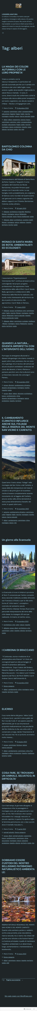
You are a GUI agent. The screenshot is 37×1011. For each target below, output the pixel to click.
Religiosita (23, 214)
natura (17, 116)
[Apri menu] (3, 33)
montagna (5, 116)
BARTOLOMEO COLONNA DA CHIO (17, 148)
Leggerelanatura (10, 14)
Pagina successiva (14, 980)
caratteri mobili (28, 220)
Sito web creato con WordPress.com (18, 996)
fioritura (19, 745)
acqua (12, 311)
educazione (5, 114)
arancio (23, 120)
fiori (31, 751)
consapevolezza (27, 111)
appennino (16, 120)
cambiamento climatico (22, 385)
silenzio (4, 129)
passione (25, 841)
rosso (29, 127)
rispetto (24, 127)
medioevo (31, 321)
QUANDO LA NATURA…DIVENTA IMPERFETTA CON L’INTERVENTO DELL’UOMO (18, 346)
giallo (23, 125)
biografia (21, 212)
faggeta (12, 114)
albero (10, 120)
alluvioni (11, 385)
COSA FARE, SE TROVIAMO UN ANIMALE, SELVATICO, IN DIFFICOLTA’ (18, 775)
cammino (13, 122)
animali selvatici (9, 832)
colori (20, 111)
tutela (32, 116)
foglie (22, 114)
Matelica (28, 212)
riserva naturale (25, 116)
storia (15, 217)
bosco (28, 120)
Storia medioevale (23, 217)
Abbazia (6, 212)
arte (24, 311)
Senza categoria (9, 686)
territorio (10, 129)
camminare (13, 111)
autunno (6, 111)
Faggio (18, 114)
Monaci (4, 214)
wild (22, 129)
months (11, 116)
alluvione (21, 394)
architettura (14, 212)
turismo (4, 756)
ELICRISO (7, 709)
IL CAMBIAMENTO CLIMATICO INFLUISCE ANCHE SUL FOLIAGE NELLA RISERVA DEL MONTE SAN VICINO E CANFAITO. (18, 423)
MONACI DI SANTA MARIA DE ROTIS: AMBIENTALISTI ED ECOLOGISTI (17, 244)
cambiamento (11, 396)
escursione (5, 841)
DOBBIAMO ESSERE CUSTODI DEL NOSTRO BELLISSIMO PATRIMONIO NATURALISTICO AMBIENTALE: (18, 866)
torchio (10, 225)
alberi (6, 120)
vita (19, 129)
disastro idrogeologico (9, 388)
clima (18, 396)
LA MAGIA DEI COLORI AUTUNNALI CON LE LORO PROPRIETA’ (15, 69)
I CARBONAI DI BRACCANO (18, 650)
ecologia (4, 125)
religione (22, 222)
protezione (17, 127)
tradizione (31, 753)
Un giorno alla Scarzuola (16, 539)
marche (27, 114)
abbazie (6, 628)
